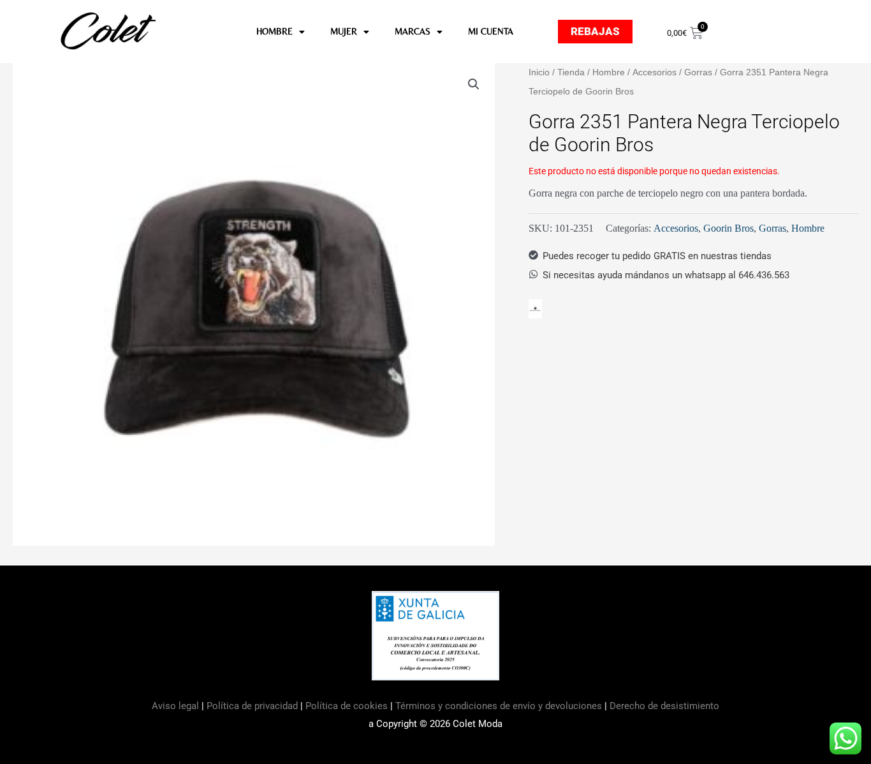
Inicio (539, 72)
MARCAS (412, 31)
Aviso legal (176, 706)
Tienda (571, 72)
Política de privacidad (252, 706)
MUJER (343, 31)
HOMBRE (274, 31)
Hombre (608, 72)
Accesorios (655, 72)
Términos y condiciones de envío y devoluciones (498, 706)
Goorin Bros (728, 228)
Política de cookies (346, 706)
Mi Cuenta (490, 31)
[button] (473, 84)
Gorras (698, 72)
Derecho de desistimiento (664, 706)
